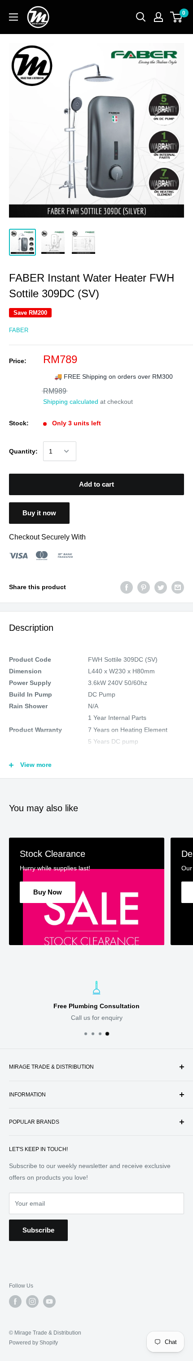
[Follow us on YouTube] (49, 1301)
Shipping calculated (70, 401)
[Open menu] (13, 17)
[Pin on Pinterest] (143, 587)
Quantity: (23, 451)
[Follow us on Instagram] (32, 1301)
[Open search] (141, 17)
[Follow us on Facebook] (15, 1301)
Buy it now (39, 513)
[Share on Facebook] (126, 587)
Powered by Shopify (33, 1343)
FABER (18, 330)
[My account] (158, 17)
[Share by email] (177, 587)
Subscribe (38, 1230)
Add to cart (96, 484)
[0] (176, 17)
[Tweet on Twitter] (160, 587)
